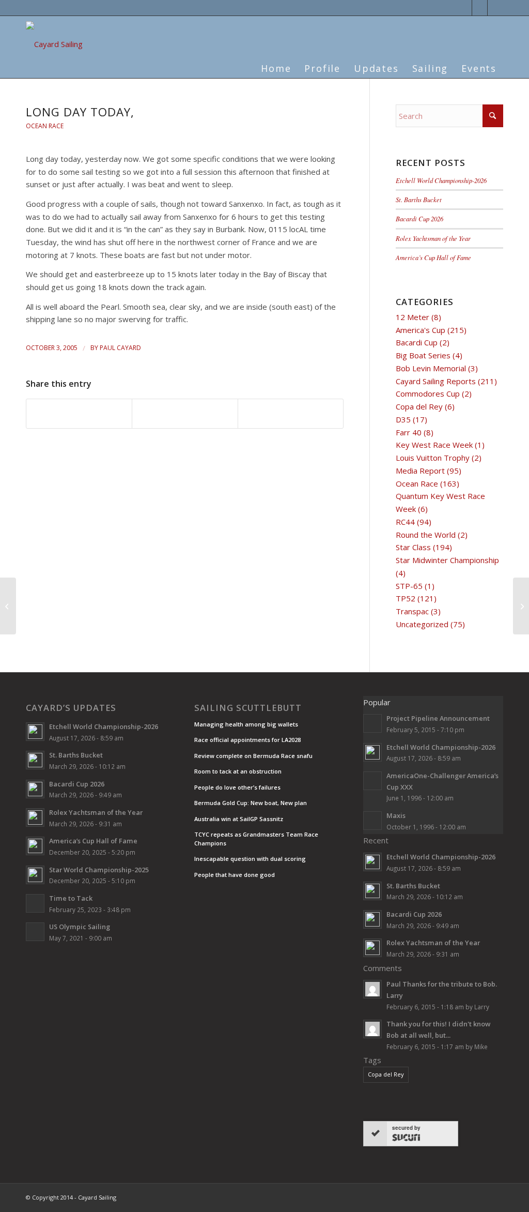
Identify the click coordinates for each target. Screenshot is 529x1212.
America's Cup (420, 330)
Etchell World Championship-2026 (441, 180)
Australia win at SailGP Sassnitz (238, 819)
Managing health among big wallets (246, 724)
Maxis (396, 815)
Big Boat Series (423, 355)
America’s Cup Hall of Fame (433, 257)
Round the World (426, 534)
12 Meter (412, 317)
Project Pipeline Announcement (438, 718)
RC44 (405, 522)
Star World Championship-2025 (99, 869)
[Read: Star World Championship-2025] (35, 875)
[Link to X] (464, 8)
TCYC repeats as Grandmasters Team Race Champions (256, 838)
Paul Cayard (120, 347)
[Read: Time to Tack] (35, 903)
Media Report (420, 470)
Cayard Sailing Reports (436, 381)
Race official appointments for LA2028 (247, 740)
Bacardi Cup (417, 342)
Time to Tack (70, 898)
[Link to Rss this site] (495, 8)
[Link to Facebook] (479, 8)
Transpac (412, 611)
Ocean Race (45, 126)
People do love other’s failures (237, 787)
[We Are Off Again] (8, 606)
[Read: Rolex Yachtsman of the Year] (35, 817)
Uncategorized (422, 624)
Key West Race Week (434, 445)
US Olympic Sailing (79, 926)
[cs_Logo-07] (54, 46)
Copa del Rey (419, 406)
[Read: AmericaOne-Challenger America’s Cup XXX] (372, 780)
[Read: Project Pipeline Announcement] (372, 723)
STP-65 (409, 586)
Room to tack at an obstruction (238, 771)
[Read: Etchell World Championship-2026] (35, 731)
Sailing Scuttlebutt (248, 708)
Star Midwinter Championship (447, 560)
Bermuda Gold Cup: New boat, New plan (250, 803)
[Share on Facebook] (79, 413)
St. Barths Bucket (419, 199)
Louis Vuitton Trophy (433, 457)
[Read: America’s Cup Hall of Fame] (35, 846)
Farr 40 (409, 432)
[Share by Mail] (290, 413)
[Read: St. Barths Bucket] (35, 760)
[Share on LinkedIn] (184, 413)
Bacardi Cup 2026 (419, 218)
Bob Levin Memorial (431, 368)
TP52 (405, 598)
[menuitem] (276, 62)
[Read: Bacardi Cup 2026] (35, 789)
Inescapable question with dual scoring (250, 858)
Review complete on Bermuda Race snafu (253, 756)
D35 (403, 419)
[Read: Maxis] (372, 820)
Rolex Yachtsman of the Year (433, 238)
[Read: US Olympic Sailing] (35, 931)
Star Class (413, 547)
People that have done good (234, 874)
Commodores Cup (428, 393)
